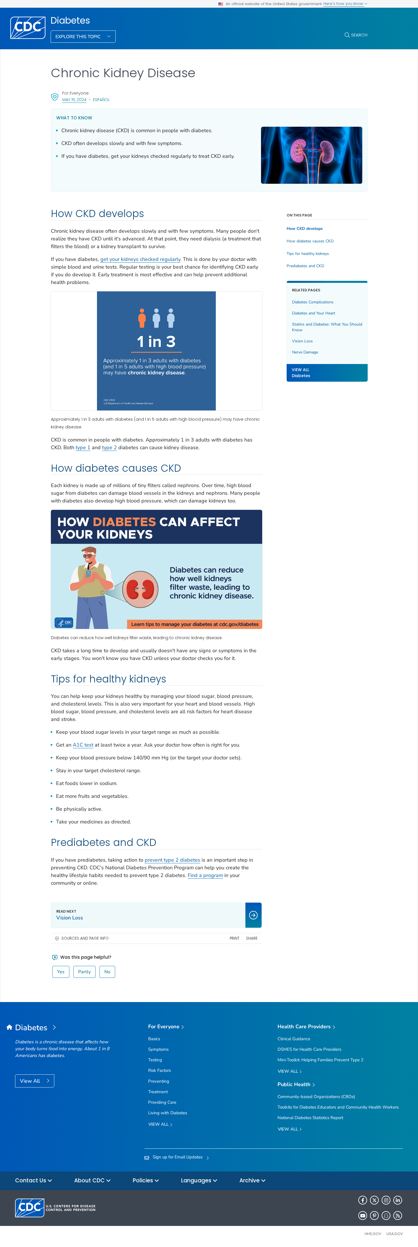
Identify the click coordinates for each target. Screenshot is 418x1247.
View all (159, 1124)
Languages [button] (197, 1180)
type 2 (109, 447)
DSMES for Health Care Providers (309, 1049)
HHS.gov (373, 1233)
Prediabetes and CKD (305, 266)
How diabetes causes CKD (310, 241)
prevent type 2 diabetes (172, 859)
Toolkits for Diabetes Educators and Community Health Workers (338, 1107)
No (107, 972)
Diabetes (70, 20)
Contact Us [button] (31, 1180)
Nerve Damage (305, 352)
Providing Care (162, 1102)
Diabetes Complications (313, 302)
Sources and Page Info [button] (85, 938)
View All (30, 1081)
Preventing (158, 1081)
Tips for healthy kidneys (308, 253)
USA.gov (394, 1233)
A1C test (83, 744)
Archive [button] (250, 1180)
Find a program (205, 875)
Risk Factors (159, 1070)
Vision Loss (302, 341)
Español (101, 100)
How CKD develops (305, 228)
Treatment (158, 1092)
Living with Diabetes (167, 1113)
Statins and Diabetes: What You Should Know (327, 327)
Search (359, 35)
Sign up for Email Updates (177, 1157)
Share (252, 938)
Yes (61, 972)
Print (234, 938)
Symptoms (158, 1049)
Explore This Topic (78, 37)
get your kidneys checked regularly (140, 259)
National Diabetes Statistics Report (310, 1118)
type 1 (83, 447)
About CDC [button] (90, 1180)
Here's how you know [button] (343, 3)
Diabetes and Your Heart (313, 313)
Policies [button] (143, 1180)
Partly (84, 972)
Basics (154, 1039)
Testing (155, 1060)
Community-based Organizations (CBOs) (316, 1096)
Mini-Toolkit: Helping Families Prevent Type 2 (320, 1060)
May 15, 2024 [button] (74, 100)
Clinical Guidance (294, 1039)
